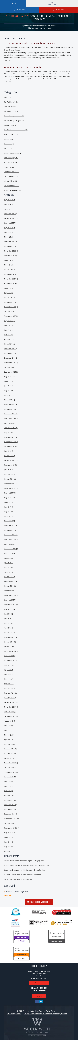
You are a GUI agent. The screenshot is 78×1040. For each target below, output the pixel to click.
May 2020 (7, 432)
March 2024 (8, 270)
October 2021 (9, 367)
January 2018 (9, 479)
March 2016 (8, 577)
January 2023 (9, 302)
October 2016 (9, 544)
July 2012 (7, 781)
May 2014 (7, 679)
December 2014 (9, 647)
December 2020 (9, 414)
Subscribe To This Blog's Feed (17, 892)
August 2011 (8, 833)
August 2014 (8, 665)
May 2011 (7, 847)
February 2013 (9, 749)
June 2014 (7, 674)
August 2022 (8, 321)
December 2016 (9, 535)
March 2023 (8, 298)
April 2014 (7, 684)
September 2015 (10, 605)
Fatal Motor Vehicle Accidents (14, 130)
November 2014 (10, 651)
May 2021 (7, 391)
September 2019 (10, 446)
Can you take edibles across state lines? (18, 879)
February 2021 (9, 404)
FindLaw (64, 1014)
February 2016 (9, 581)
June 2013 (7, 730)
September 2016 (10, 549)
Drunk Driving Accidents (64, 47)
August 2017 (8, 498)
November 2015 (10, 595)
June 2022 (7, 330)
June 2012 (7, 786)
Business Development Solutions (47, 1014)
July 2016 (7, 558)
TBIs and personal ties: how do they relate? (24, 67)
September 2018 (10, 465)
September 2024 (10, 256)
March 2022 (8, 344)
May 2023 (7, 293)
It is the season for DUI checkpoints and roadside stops (29, 43)
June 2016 (7, 563)
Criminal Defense (49, 47)
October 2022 (9, 311)
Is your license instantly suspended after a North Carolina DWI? (26, 865)
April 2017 (7, 516)
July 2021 (7, 381)
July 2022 (7, 325)
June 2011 (7, 842)
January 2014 (9, 698)
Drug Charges (9, 111)
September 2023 (10, 284)
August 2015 (8, 609)
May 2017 (7, 512)
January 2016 (9, 586)
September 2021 (10, 372)
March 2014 (8, 688)
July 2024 (7, 260)
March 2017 (8, 521)
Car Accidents (47, 71)
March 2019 (8, 456)
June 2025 (7, 232)
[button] (76, 1026)
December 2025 (9, 218)
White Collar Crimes (11, 190)
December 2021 (9, 358)
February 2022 (9, 349)
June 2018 (7, 470)
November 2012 (10, 763)
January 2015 (9, 642)
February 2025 (9, 242)
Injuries (55, 71)
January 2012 (9, 809)
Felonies (7, 139)
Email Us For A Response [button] (39, 902)
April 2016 (7, 572)
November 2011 (10, 819)
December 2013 (9, 702)
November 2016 (10, 539)
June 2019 (7, 451)
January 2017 (9, 530)
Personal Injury (64, 71)
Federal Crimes (9, 134)
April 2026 (7, 209)
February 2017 (9, 526)
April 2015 (7, 628)
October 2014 (9, 656)
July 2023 (7, 288)
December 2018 (9, 460)
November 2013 (10, 707)
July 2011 (7, 837)
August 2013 (8, 721)
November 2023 (10, 279)
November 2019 (10, 442)
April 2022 (7, 339)
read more (7, 60)
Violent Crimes (9, 181)
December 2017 (9, 484)
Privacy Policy (29, 1014)
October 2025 (9, 223)
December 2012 (9, 758)
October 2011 (9, 823)
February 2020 (9, 437)
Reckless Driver (9, 162)
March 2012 (8, 800)
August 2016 (8, 553)
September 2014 (10, 660)
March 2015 (8, 633)
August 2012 (8, 777)
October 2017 (9, 493)
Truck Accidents (9, 176)
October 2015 (9, 600)
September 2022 (10, 316)
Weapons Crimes (10, 186)
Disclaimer (11, 1014)
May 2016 (7, 567)
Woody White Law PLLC (21, 47)
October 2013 (9, 712)
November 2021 (10, 363)
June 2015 (7, 619)
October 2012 (9, 767)
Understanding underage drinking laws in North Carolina (24, 870)
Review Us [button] (39, 996)
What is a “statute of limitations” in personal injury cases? (24, 861)
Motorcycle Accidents (11, 153)
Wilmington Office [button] (39, 983)
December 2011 (9, 814)
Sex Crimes (8, 167)
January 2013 (9, 754)
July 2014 (7, 670)
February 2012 (9, 805)
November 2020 (10, 418)
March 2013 (8, 744)
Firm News (8, 144)
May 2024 (7, 265)
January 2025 (9, 246)
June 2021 (7, 386)
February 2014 (9, 693)
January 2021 (9, 409)
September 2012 (10, 772)
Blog (6, 97)
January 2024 (9, 274)
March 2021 (8, 400)
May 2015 (7, 623)
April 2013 (7, 740)
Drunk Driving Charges (12, 50)
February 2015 (9, 637)
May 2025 (7, 237)
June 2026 (7, 204)
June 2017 (7, 507)
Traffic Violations (10, 172)
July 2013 (7, 726)
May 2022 (7, 335)
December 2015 (9, 591)
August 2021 (8, 377)
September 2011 (10, 828)
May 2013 (7, 735)
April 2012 (7, 795)
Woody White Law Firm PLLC (32, 1011)
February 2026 (9, 214)
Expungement (9, 125)
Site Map (19, 1014)
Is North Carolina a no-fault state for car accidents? (22, 875)
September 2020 (10, 428)
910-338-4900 (20, 10)
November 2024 (10, 251)
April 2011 (7, 851)
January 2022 (9, 353)
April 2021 (7, 395)
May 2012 (7, 791)
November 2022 (10, 307)
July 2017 (7, 502)
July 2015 (7, 614)
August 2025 (8, 228)
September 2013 (10, 716)
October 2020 (9, 423)
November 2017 (10, 488)
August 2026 (8, 200)
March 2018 (8, 474)
